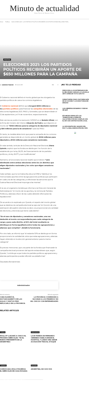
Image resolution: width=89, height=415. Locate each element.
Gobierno (3, 365)
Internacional (35, 332)
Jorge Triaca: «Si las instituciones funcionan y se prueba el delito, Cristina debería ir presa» (44, 391)
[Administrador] (8, 285)
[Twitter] (22, 91)
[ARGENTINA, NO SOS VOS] (44, 356)
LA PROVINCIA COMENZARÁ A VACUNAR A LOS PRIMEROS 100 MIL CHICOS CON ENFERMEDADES (44, 299)
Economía (34, 365)
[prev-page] (62, 131)
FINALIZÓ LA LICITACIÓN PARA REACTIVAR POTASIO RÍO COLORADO (44, 409)
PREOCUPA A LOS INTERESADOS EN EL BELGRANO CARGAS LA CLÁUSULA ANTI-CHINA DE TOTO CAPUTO (75, 92)
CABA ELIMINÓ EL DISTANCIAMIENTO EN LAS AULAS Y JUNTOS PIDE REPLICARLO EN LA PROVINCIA (12, 300)
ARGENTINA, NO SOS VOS (41, 369)
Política (7, 59)
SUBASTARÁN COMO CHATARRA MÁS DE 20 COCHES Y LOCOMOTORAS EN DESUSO (75, 101)
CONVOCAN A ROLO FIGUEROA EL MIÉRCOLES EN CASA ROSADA (13, 370)
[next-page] (63, 131)
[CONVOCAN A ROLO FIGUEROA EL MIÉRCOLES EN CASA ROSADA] (14, 356)
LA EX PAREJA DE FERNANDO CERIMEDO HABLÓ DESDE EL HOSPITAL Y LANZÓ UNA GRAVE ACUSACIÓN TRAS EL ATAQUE (44, 339)
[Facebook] (16, 91)
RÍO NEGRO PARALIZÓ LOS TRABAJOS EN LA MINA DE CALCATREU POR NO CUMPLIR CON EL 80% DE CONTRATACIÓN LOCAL (75, 118)
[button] (82, 19)
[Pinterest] (29, 91)
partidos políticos (11, 109)
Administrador (7, 85)
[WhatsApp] (35, 91)
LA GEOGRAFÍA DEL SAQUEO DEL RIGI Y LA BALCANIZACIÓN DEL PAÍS (75, 127)
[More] (42, 91)
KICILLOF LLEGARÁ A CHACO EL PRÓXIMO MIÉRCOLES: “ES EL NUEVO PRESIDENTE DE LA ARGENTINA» (13, 339)
